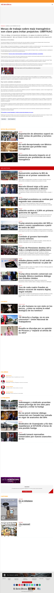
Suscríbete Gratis (27, 491)
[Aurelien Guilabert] (3, 393)
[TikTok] (24, 585)
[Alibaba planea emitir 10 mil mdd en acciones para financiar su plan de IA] (9, 264)
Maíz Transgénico (11, 119)
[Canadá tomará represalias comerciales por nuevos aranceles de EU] (9, 436)
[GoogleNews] (35, 585)
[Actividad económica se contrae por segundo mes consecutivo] (9, 202)
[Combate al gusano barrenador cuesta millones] (9, 239)
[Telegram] (27, 585)
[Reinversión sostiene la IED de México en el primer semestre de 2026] (9, 177)
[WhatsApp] (32, 585)
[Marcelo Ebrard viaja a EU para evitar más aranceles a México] (9, 190)
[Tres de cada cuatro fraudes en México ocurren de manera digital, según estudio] (9, 292)
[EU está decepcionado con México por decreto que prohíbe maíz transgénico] (9, 147)
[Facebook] (14, 585)
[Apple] (37, 585)
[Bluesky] (29, 585)
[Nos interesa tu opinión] (27, 575)
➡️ (1, 112)
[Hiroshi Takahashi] (3, 382)
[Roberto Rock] (3, 376)
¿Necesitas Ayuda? (27, 582)
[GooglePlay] (40, 585)
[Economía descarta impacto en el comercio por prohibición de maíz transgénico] (9, 157)
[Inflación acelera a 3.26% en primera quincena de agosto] (9, 214)
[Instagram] (22, 585)
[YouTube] (19, 585)
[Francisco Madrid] (3, 387)
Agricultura (4, 119)
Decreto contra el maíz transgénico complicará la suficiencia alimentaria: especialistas (26, 53)
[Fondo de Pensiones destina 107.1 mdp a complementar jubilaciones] (9, 251)
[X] (17, 585)
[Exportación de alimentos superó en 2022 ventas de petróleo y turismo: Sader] (9, 136)
